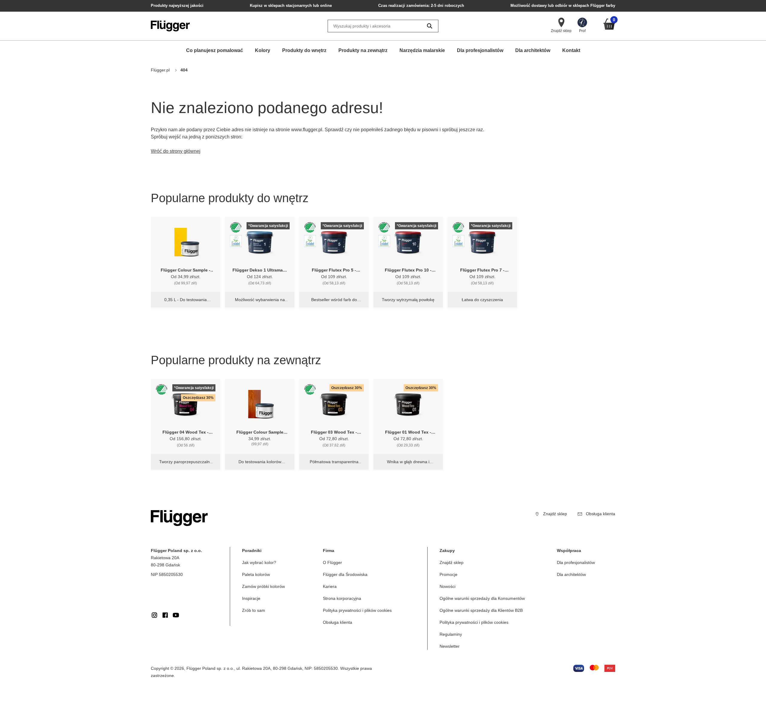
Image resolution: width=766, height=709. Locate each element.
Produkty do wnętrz (304, 50)
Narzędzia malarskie (422, 50)
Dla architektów (532, 50)
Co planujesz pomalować (214, 50)
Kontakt (571, 50)
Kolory (262, 50)
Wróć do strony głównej (175, 151)
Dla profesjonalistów (480, 50)
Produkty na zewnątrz (362, 50)
